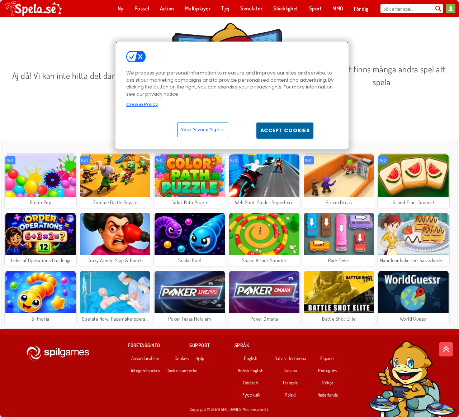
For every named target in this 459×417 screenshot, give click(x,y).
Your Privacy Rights (202, 130)
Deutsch (250, 382)
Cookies (182, 358)
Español (327, 358)
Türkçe (327, 382)
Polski (290, 395)
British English (250, 370)
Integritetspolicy (145, 370)
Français (290, 382)
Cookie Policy (142, 104)
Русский (250, 395)
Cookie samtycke (181, 370)
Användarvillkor (145, 358)
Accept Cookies (285, 130)
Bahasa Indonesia (290, 358)
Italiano (290, 370)
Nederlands (327, 395)
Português (327, 370)
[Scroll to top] (446, 349)
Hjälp (199, 358)
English (250, 358)
